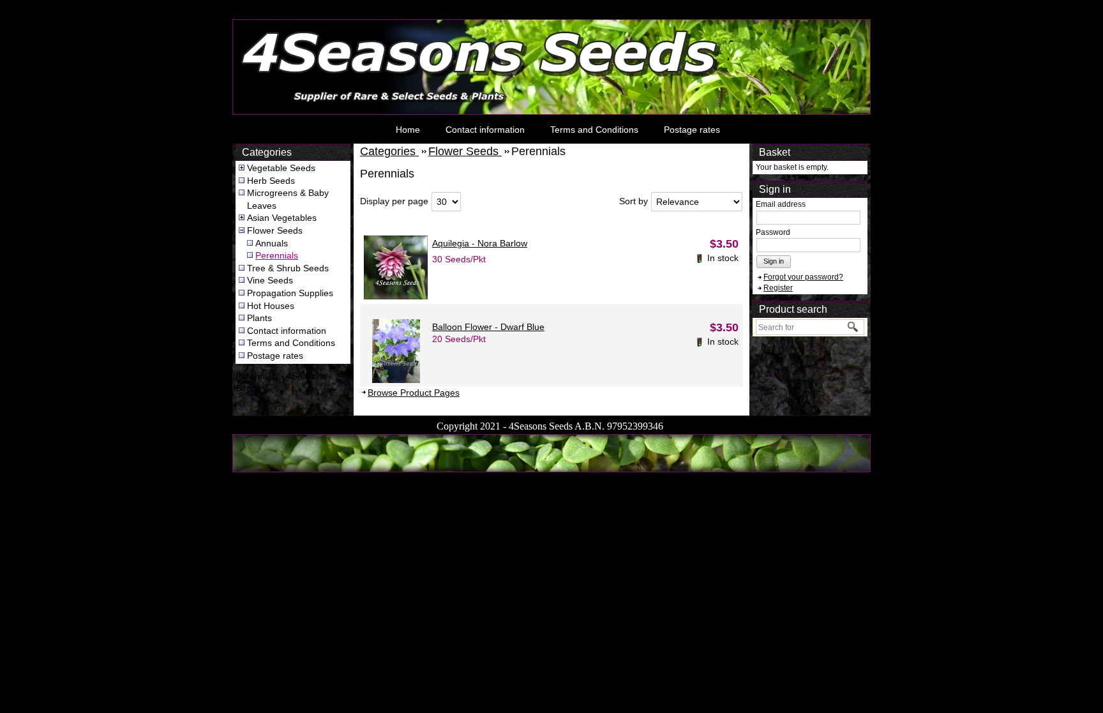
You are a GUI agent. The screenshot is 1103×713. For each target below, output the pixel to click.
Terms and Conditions (594, 129)
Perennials (276, 255)
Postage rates (692, 129)
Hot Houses (270, 306)
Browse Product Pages (414, 392)
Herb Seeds (271, 181)
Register (778, 287)
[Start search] (853, 327)
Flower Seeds (275, 230)
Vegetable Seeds (281, 168)
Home (408, 129)
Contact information (485, 129)
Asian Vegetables (282, 218)
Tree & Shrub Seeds (288, 268)
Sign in (773, 261)
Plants (259, 318)
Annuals (271, 243)
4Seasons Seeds (267, 22)
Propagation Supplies (290, 293)
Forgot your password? (803, 277)
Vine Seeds (270, 280)
